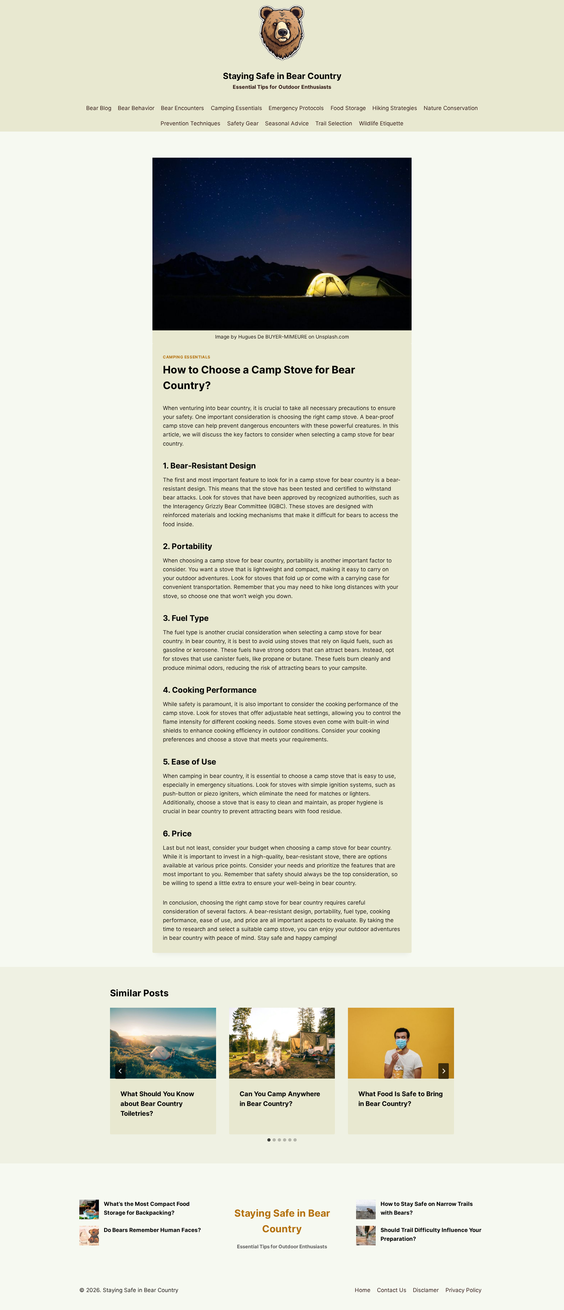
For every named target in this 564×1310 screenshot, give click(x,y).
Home (362, 1290)
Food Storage (348, 108)
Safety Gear (242, 123)
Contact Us (391, 1290)
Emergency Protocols (296, 108)
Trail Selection (333, 123)
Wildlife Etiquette (381, 123)
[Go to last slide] (120, 1071)
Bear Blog (98, 108)
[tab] (269, 1140)
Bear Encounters (182, 108)
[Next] (443, 1071)
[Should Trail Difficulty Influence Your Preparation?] (366, 1235)
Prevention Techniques (190, 123)
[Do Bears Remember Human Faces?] (89, 1235)
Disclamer (426, 1290)
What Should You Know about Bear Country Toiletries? (157, 1103)
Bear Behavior (136, 108)
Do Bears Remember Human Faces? (152, 1230)
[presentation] (163, 1043)
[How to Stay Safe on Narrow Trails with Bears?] (366, 1209)
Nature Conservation (451, 108)
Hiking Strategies (394, 108)
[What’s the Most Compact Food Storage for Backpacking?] (89, 1209)
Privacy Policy (463, 1290)
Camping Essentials (236, 108)
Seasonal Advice (287, 123)
